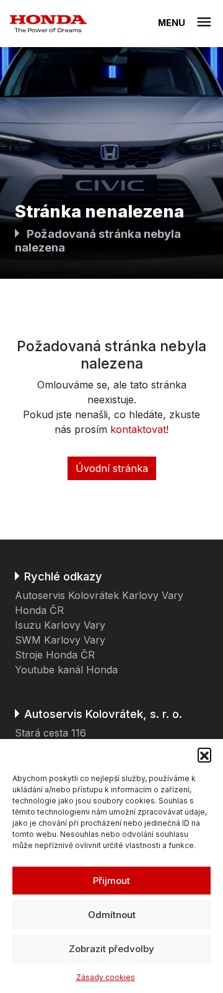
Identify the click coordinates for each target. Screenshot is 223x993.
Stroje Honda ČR (55, 655)
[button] (204, 754)
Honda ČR (39, 610)
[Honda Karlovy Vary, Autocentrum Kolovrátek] (48, 23)
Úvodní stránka (112, 468)
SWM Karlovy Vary (60, 640)
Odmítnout (112, 915)
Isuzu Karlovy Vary (60, 625)
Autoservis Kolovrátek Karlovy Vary (99, 595)
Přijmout (111, 880)
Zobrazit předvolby (111, 949)
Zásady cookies (105, 977)
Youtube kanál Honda (66, 669)
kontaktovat (138, 429)
